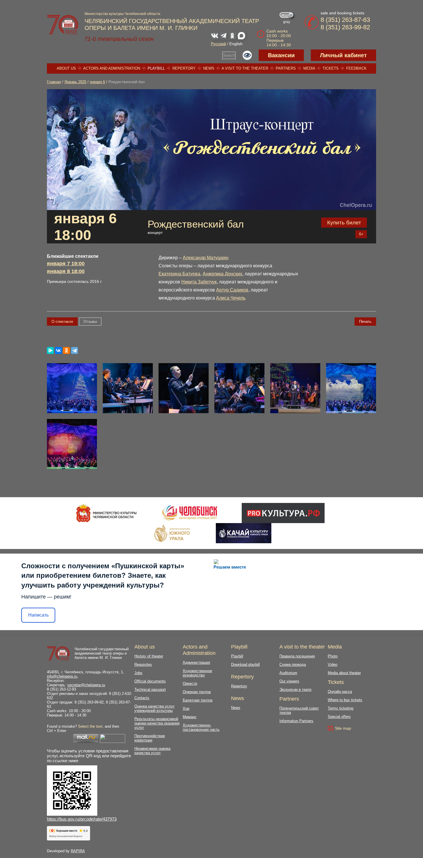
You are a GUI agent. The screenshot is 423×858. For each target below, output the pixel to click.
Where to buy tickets (345, 700)
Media (309, 68)
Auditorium (288, 673)
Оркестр (190, 683)
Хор (186, 708)
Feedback (356, 68)
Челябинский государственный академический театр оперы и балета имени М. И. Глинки (102, 653)
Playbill (156, 68)
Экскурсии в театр (295, 689)
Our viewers (289, 681)
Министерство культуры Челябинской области (122, 14)
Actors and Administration (111, 68)
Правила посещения (297, 656)
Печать (365, 321)
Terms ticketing (340, 708)
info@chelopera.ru (62, 676)
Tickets (331, 68)
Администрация (196, 662)
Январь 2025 (75, 82)
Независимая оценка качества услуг (152, 750)
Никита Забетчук (199, 281)
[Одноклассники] (66, 350)
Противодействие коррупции (149, 738)
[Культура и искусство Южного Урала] (172, 533)
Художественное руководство (197, 673)
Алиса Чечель (230, 297)
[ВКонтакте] (58, 350)
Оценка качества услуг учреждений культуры (154, 708)
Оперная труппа (197, 692)
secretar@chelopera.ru (86, 685)
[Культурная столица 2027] (189, 513)
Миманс (190, 717)
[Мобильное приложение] (243, 533)
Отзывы (90, 321)
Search (229, 55)
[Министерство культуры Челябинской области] (106, 513)
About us (66, 68)
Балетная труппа (197, 700)
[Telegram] (74, 350)
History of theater (148, 656)
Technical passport (150, 689)
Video (332, 664)
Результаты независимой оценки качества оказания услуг (157, 723)
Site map (343, 728)
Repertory (184, 68)
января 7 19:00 (66, 263)
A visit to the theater (245, 68)
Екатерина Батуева (179, 273)
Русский (218, 43)
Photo (333, 656)
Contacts (141, 698)
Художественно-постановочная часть (201, 727)
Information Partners (296, 721)
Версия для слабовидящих (247, 55)
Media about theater (344, 673)
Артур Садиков (232, 289)
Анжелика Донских (222, 273)
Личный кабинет (343, 55)
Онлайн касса (340, 691)
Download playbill (245, 664)
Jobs (138, 673)
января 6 (97, 82)
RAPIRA (78, 851)
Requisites (143, 664)
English (236, 43)
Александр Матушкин (205, 257)
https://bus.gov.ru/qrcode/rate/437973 (82, 819)
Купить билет (344, 223)
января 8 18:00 (66, 271)
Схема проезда (292, 664)
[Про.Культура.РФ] (283, 513)
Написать (38, 615)
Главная (54, 82)
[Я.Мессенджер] (50, 350)
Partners (286, 68)
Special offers (339, 716)
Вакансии (281, 55)
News (208, 68)
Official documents (150, 681)
